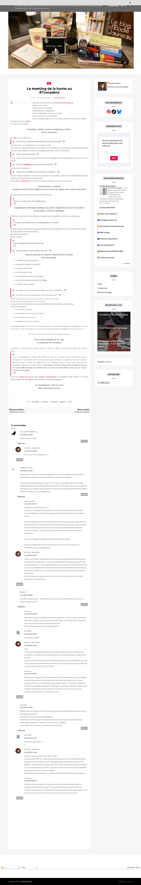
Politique (54, 402)
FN (49, 83)
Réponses (21, 443)
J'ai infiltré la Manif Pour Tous (113, 314)
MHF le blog (104, 232)
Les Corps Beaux (28, 432)
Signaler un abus (104, 361)
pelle (28, 121)
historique (76, 326)
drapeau (27, 164)
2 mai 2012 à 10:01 (30, 738)
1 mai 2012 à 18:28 (26, 435)
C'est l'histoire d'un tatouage (113, 328)
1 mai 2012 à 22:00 (26, 595)
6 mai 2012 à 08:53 (30, 781)
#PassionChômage (104, 292)
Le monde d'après (107, 245)
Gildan (27, 631)
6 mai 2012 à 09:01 (30, 674)
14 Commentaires (59, 98)
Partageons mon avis (108, 220)
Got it (124, 6)
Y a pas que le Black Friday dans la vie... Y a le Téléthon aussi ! (112, 343)
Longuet (45, 402)
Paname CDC (26, 468)
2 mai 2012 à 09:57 (30, 634)
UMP (70, 402)
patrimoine (25, 181)
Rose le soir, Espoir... (115, 188)
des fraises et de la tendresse (112, 226)
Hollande (35, 402)
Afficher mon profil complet (117, 87)
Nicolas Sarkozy (66, 103)
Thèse (99, 284)
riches (21, 260)
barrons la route (25, 377)
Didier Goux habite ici (108, 214)
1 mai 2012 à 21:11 (30, 504)
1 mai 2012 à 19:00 (30, 451)
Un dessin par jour (107, 257)
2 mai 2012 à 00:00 (26, 707)
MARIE (23, 592)
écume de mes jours (108, 186)
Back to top (125, 882)
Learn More (113, 6)
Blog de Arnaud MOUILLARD (111, 251)
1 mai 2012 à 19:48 (26, 471)
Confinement (102, 288)
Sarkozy (63, 402)
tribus (45, 280)
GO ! (114, 158)
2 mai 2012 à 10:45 (30, 752)
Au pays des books (107, 207)
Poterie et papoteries (108, 239)
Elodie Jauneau (32, 448)
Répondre (84, 441)
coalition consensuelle (47, 377)
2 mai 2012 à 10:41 (30, 645)
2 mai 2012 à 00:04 (30, 614)
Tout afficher (126, 263)
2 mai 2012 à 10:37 (30, 555)
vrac (14, 138)
